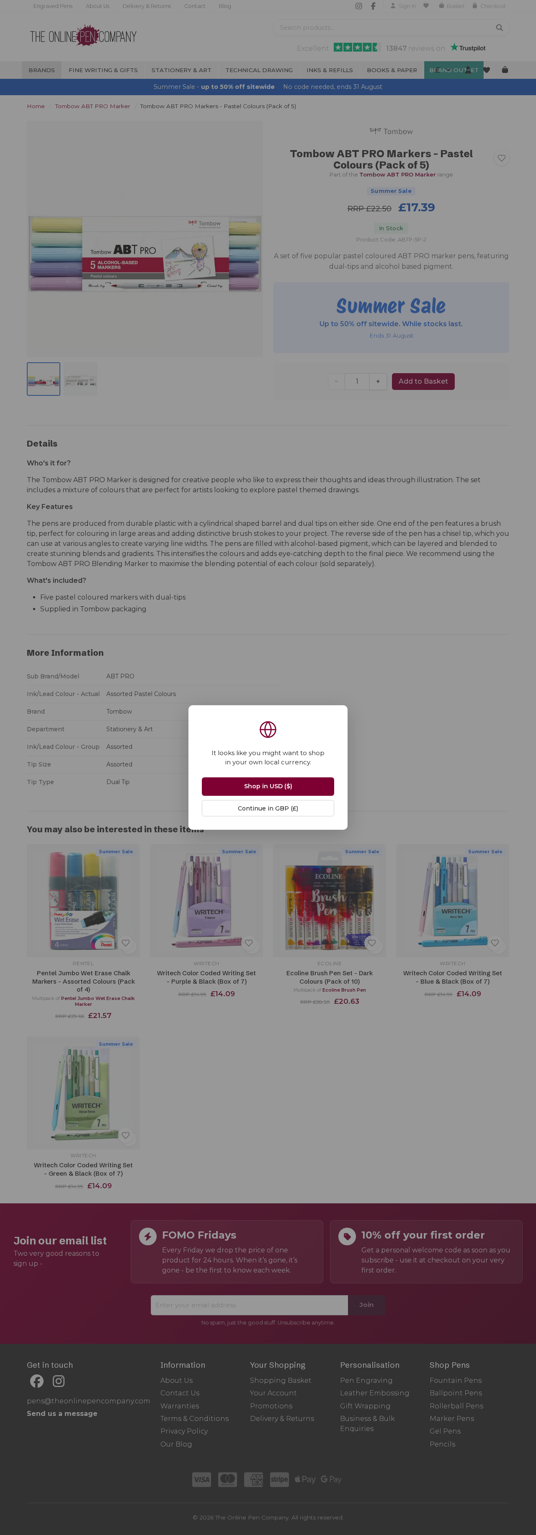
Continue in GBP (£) (268, 808)
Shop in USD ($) (268, 786)
